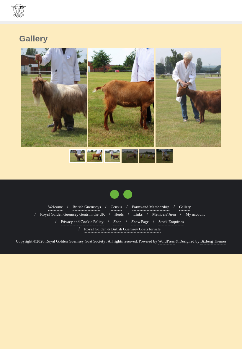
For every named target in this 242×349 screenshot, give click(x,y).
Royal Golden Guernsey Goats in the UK (72, 214)
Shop (117, 221)
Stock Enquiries (171, 221)
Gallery (185, 207)
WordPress (166, 241)
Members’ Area (164, 214)
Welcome (55, 207)
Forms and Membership (150, 207)
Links (138, 214)
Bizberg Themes (213, 241)
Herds (119, 214)
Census (116, 207)
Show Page (140, 221)
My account (195, 214)
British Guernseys (87, 207)
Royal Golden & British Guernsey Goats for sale (122, 229)
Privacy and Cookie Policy (82, 221)
